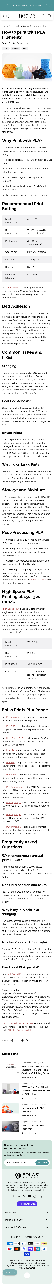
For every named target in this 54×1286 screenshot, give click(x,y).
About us (10, 1212)
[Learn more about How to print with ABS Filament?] (10, 1126)
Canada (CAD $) (32, 1237)
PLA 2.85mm (12, 726)
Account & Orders (15, 1227)
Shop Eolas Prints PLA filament (17, 1023)
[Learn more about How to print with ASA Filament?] (10, 1109)
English (14, 1237)
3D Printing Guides (20, 26)
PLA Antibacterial (15, 787)
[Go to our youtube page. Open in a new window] (29, 1196)
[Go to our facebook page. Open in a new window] (13, 1196)
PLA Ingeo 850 (13, 802)
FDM (6, 48)
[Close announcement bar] (50, 5)
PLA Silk (10, 762)
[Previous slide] (7, 5)
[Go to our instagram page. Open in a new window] (19, 1196)
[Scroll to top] (27, 1275)
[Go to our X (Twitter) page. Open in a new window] (24, 1196)
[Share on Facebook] (16, 1040)
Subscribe (42, 1163)
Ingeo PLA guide (39, 579)
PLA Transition (13, 827)
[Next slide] (46, 5)
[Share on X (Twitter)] (27, 1040)
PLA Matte (11, 750)
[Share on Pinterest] (22, 1040)
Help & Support (14, 1219)
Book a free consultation (21, 1030)
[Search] (43, 16)
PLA (25, 48)
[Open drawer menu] (6, 16)
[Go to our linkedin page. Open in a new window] (40, 1196)
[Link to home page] (27, 1175)
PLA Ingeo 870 (13, 814)
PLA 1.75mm (12, 717)
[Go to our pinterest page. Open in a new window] (34, 1196)
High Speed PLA (14, 287)
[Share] (11, 1040)
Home (5, 26)
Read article (27, 1078)
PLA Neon (11, 774)
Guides (15, 48)
